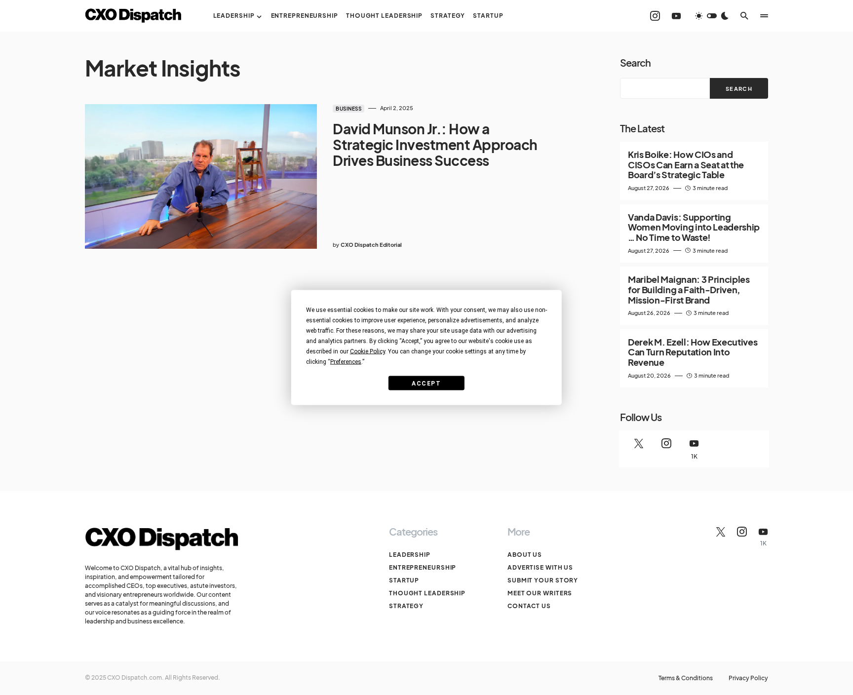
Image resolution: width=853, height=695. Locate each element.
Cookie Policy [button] (367, 351)
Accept (426, 383)
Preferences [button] (345, 361)
